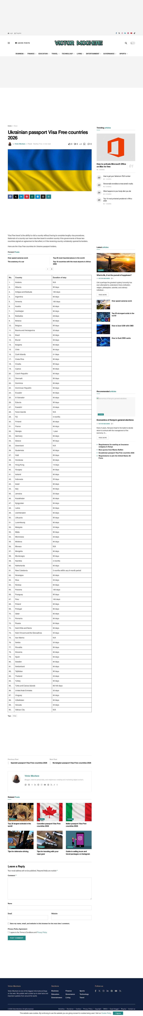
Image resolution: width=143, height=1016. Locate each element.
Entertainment (92, 53)
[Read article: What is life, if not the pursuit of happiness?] (116, 262)
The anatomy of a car (16, 261)
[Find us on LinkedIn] (125, 33)
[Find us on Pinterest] (128, 33)
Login (11, 33)
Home (10, 126)
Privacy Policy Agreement (17, 929)
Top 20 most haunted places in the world (69, 258)
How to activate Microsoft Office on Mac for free (111, 165)
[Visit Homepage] (79, 43)
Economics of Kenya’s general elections (115, 419)
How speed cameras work (18, 258)
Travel (55, 53)
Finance (30, 53)
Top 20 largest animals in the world (19, 824)
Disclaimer (70, 1009)
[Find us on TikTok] (134, 33)
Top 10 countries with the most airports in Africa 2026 (72, 262)
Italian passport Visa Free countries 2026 (76, 824)
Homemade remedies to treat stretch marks (118, 183)
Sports (123, 53)
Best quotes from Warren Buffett (111, 450)
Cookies (78, 1009)
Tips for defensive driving (18, 851)
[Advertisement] (71, 15)
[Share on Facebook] (10, 197)
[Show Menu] (9, 43)
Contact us (131, 1009)
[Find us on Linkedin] (107, 991)
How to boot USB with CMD (123, 325)
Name (10, 903)
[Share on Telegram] (37, 197)
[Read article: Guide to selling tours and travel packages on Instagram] (79, 840)
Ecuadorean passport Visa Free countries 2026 (116, 453)
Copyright (98, 1009)
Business (19, 53)
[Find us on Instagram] (122, 33)
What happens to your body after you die (117, 191)
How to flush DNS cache (121, 338)
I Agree (118, 1013)
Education (43, 53)
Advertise (61, 1009)
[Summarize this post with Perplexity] (48, 197)
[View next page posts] (51, 269)
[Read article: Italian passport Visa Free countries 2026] (79, 812)
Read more (104, 294)
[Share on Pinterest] (26, 197)
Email (10, 913)
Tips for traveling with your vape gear (47, 852)
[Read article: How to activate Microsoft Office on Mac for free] (116, 147)
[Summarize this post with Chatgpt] (43, 197)
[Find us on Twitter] (119, 33)
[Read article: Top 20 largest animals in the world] (21, 812)
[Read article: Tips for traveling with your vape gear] (50, 840)
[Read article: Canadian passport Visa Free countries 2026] (50, 812)
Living (79, 53)
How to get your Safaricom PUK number (116, 176)
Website (54, 913)
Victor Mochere (20, 144)
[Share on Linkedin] (21, 197)
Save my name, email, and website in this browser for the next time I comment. (40, 923)
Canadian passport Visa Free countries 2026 (48, 824)
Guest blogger (114, 1009)
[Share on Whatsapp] (32, 197)
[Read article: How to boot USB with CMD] (103, 329)
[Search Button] (126, 43)
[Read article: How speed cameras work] (103, 304)
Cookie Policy (106, 1013)
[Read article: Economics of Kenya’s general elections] (116, 407)
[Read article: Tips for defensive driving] (21, 840)
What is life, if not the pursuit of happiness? (114, 275)
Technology (67, 53)
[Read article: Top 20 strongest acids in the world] (103, 317)
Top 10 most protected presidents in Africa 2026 (117, 199)
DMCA (105, 1009)
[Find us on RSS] (120, 991)
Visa (14, 716)
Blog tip (123, 1009)
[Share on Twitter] (15, 197)
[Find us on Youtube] (131, 33)
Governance (108, 53)
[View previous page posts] (47, 269)
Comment (12, 875)
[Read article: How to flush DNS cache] (103, 342)
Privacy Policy (42, 932)
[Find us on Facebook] (116, 33)
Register (18, 33)
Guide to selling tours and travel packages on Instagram (78, 852)
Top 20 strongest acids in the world (123, 314)
